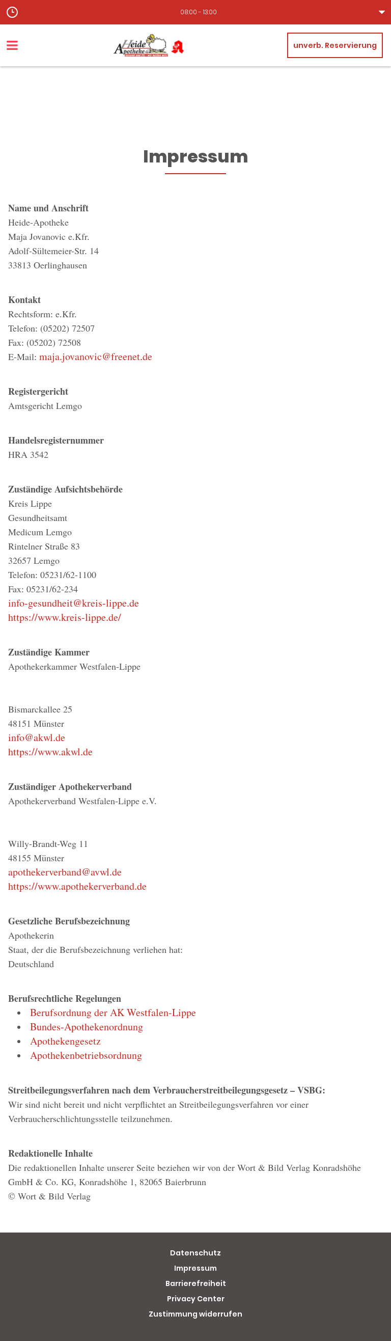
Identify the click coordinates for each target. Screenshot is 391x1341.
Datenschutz (195, 1253)
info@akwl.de (36, 737)
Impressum (195, 1268)
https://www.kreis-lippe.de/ (64, 617)
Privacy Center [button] (196, 1299)
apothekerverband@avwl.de (65, 872)
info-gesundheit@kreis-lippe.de (73, 603)
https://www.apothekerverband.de (77, 886)
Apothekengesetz (65, 1041)
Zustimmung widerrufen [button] (195, 1314)
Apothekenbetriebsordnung (86, 1055)
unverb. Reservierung (335, 45)
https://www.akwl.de (50, 751)
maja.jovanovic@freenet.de (95, 356)
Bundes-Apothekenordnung (86, 1026)
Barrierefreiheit (195, 1283)
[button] (195, 12)
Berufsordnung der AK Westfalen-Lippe (113, 1012)
